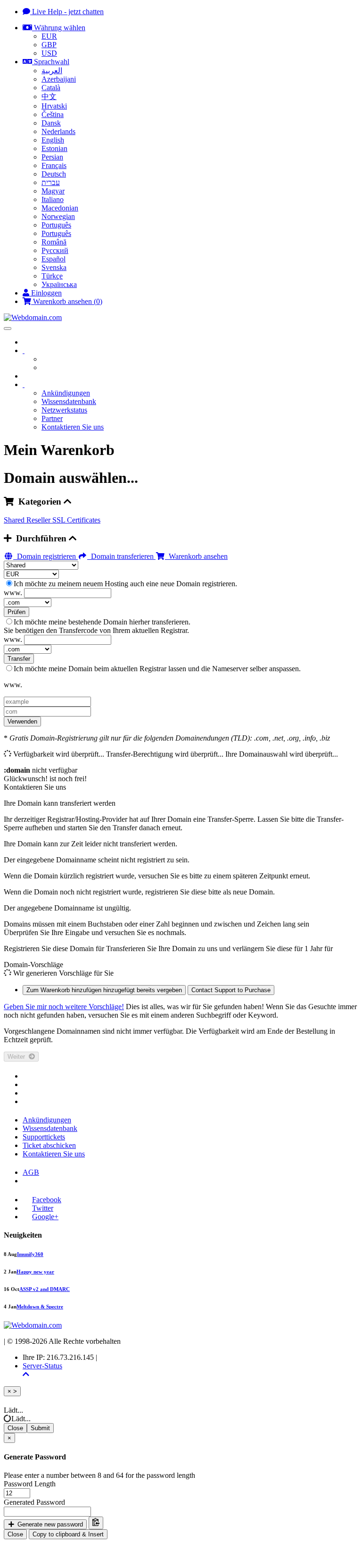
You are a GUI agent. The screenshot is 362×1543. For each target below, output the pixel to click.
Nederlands (58, 131)
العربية (51, 71)
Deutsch (53, 174)
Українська (59, 284)
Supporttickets (44, 1137)
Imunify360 (30, 1254)
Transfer (19, 658)
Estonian (54, 148)
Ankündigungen (65, 393)
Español (53, 259)
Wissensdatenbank (68, 401)
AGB (31, 1172)
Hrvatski (54, 106)
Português (56, 225)
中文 (49, 97)
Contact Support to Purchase (231, 990)
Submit (40, 1428)
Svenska (53, 267)
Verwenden (22, 721)
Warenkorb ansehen (196, 556)
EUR (49, 36)
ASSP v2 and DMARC (44, 1289)
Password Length (30, 1484)
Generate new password (49, 1524)
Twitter (42, 1208)
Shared (15, 520)
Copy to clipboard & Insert (68, 1534)
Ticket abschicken (49, 1145)
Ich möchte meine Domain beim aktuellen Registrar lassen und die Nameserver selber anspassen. (157, 669)
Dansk (51, 123)
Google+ (45, 1217)
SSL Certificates (76, 520)
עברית (50, 182)
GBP (49, 45)
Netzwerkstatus (64, 410)
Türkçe (52, 276)
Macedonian (59, 208)
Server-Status (42, 1366)
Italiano (52, 199)
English (52, 140)
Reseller (39, 520)
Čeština (52, 114)
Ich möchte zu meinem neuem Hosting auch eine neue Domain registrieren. (125, 584)
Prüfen (16, 612)
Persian (52, 157)
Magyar (53, 191)
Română (53, 242)
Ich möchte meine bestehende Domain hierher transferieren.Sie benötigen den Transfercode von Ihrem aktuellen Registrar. (97, 626)
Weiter (18, 1056)
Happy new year (35, 1271)
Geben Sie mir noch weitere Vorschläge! (64, 1007)
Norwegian (58, 216)
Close (15, 1428)
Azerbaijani (58, 79)
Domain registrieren (45, 556)
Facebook (46, 1200)
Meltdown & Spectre (39, 1306)
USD (49, 53)
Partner (52, 418)
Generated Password (34, 1502)
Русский (54, 250)
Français (53, 165)
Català (50, 88)
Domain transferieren (121, 556)
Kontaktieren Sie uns (72, 427)
